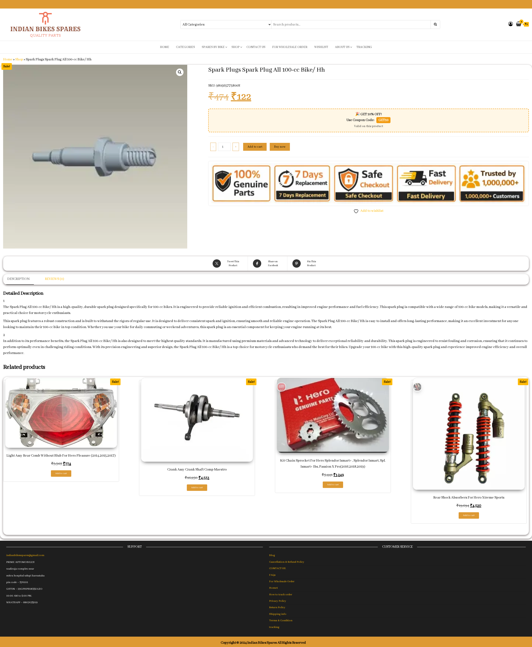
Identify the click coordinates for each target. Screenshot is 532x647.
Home (7, 59)
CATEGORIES (185, 47)
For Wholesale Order (289, 47)
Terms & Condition (280, 620)
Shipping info (277, 614)
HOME (164, 47)
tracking (364, 47)
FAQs (272, 575)
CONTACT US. (277, 568)
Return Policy (277, 607)
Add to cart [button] (61, 473)
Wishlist (321, 47)
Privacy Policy (277, 601)
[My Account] (510, 24)
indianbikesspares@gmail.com (25, 555)
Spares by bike (213, 47)
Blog (272, 555)
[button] (179, 72)
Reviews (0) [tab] (54, 279)
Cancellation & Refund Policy (286, 562)
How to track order (280, 594)
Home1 (273, 588)
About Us (342, 47)
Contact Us (255, 47)
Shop (236, 47)
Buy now (280, 147)
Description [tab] (18, 279)
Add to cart (255, 147)
